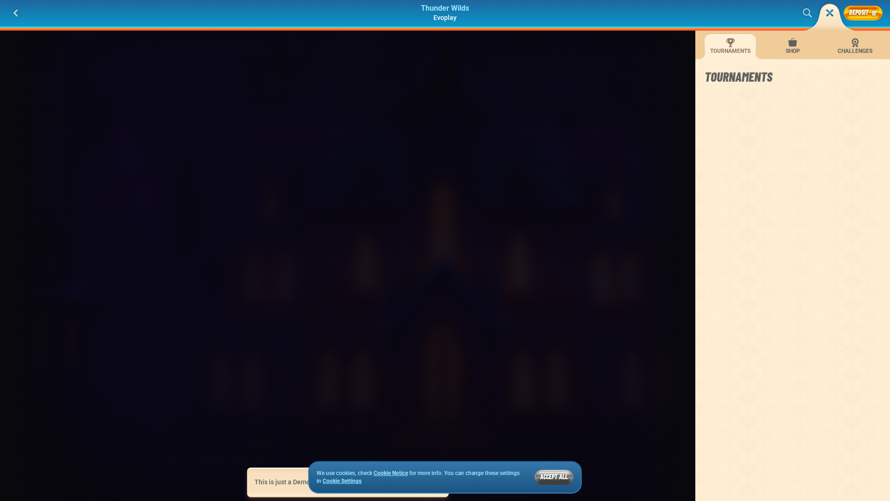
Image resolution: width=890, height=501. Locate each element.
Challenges (855, 51)
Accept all (554, 477)
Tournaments (730, 51)
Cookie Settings (342, 481)
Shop (793, 51)
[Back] (15, 13)
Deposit (859, 12)
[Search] (807, 13)
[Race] (829, 13)
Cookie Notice (391, 473)
